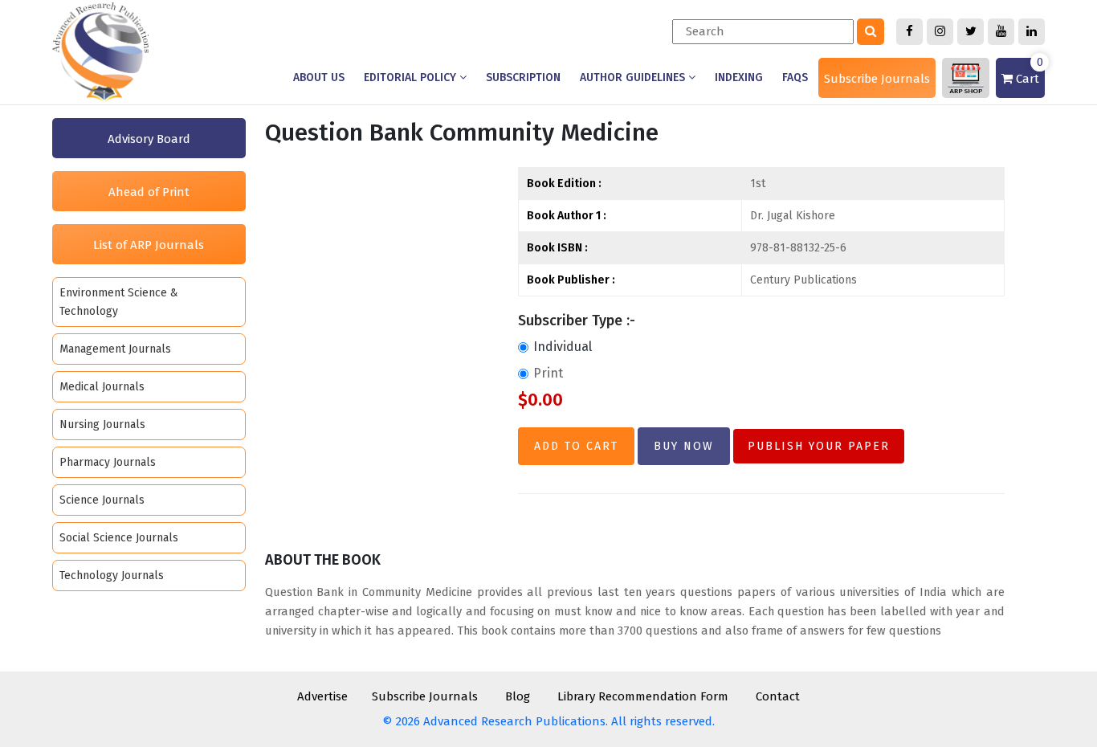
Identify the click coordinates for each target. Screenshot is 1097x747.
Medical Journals (102, 387)
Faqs (795, 77)
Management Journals (115, 349)
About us (319, 77)
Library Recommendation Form (642, 696)
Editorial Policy (411, 77)
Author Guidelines (634, 77)
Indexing (739, 77)
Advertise (322, 696)
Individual (562, 346)
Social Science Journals (118, 538)
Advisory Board (149, 139)
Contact (778, 696)
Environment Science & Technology (118, 302)
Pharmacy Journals (107, 462)
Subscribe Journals (877, 78)
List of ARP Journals (148, 245)
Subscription (523, 77)
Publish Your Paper (819, 446)
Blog (517, 696)
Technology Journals (111, 575)
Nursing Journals (102, 424)
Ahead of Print (149, 192)
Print (548, 373)
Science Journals (102, 500)
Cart (1028, 72)
